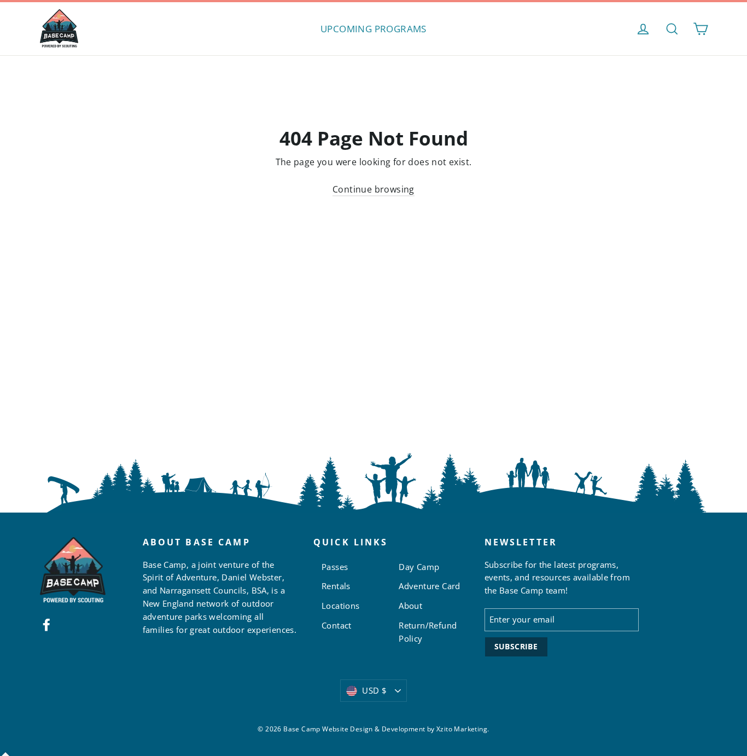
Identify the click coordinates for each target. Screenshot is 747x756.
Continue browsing (373, 189)
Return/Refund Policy (428, 632)
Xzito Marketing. (462, 729)
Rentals (336, 585)
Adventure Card (429, 585)
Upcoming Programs (373, 28)
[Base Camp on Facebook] (46, 624)
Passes (335, 566)
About (410, 605)
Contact (337, 625)
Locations (341, 605)
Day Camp (419, 566)
